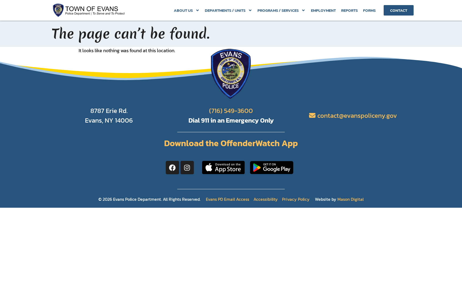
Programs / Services (278, 10)
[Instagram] (187, 167)
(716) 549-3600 (231, 110)
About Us (183, 10)
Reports (349, 10)
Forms (369, 10)
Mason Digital (350, 199)
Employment (323, 10)
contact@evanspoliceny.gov (357, 115)
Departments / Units (225, 10)
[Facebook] (172, 167)
